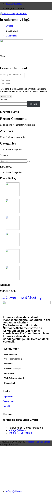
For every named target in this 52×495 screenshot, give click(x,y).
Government (16, 297)
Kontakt (6, 406)
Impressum (8, 396)
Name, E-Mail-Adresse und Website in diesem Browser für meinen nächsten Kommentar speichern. (24, 90)
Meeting (35, 297)
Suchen (3, 99)
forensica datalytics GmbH (38, 441)
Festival (2, 298)
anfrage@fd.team (14, 3)
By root (9, 26)
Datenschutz (8, 401)
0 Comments (11, 35)
